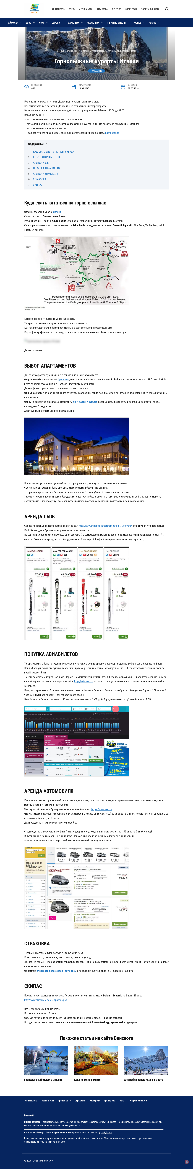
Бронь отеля (47, 1100)
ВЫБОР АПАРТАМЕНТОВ (46, 157)
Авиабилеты (58, 9)
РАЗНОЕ (137, 22)
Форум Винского (108, 1122)
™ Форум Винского (150, 9)
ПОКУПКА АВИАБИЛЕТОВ (47, 168)
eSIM (121, 1100)
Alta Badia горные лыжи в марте (143, 1079)
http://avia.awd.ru (83, 681)
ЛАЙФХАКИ (12, 22)
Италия (57, 212)
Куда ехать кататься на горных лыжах (53, 151)
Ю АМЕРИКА (93, 22)
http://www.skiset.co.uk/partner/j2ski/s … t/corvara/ (105, 525)
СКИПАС (37, 184)
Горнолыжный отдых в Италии (43, 1079)
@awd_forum (105, 1132)
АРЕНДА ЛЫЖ (41, 162)
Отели (72, 9)
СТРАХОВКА (39, 179)
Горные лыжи (96, 71)
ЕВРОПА (56, 22)
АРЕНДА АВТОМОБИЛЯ (46, 173)
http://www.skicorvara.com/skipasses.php (45, 1000)
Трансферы (110, 1100)
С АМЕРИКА (73, 22)
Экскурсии (131, 9)
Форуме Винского (56, 1141)
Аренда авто (86, 9)
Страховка (102, 9)
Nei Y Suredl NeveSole (85, 401)
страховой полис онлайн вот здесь (56, 970)
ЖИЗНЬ (152, 22)
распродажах (112, 132)
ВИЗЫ (29, 22)
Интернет (116, 9)
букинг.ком (63, 379)
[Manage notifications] (187, 1162)
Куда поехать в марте (87, 1079)
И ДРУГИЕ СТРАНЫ (116, 22)
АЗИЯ (41, 22)
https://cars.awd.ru (101, 809)
